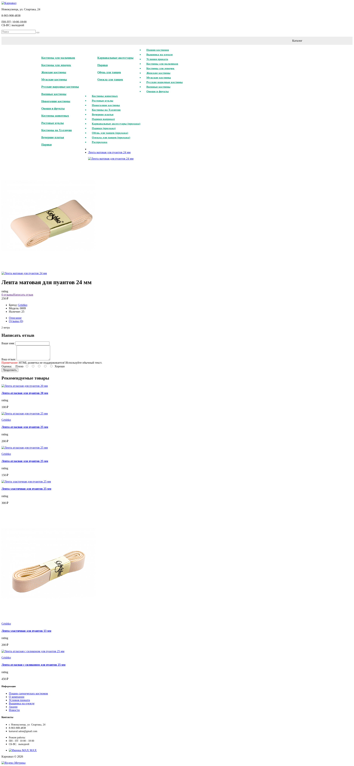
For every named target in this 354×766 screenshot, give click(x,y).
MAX (33, 750)
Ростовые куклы (52, 123)
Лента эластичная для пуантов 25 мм (26, 488)
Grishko (22, 305)
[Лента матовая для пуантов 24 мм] (48, 269)
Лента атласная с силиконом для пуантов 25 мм (33, 664)
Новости (14, 710)
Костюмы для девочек (56, 65)
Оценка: (6, 366)
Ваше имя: (8, 343)
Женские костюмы (53, 72)
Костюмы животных (55, 115)
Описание (15, 317)
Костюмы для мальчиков (58, 57)
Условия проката (19, 700)
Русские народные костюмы (60, 86)
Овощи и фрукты (53, 108)
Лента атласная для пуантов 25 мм (24, 427)
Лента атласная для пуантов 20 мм (24, 393)
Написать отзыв (23, 294)
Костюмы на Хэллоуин (56, 130)
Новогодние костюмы (55, 101)
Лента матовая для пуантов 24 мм (109, 152)
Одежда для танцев (110, 79)
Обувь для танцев (109, 72)
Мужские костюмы (54, 79)
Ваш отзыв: (8, 359)
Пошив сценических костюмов (28, 693)
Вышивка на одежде (21, 703)
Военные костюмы (53, 94)
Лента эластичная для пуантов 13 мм (26, 630)
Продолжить (10, 370)
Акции (13, 706)
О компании (16, 696)
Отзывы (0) (16, 321)
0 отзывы (7, 294)
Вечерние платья (52, 137)
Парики (46, 144)
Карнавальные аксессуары (115, 57)
